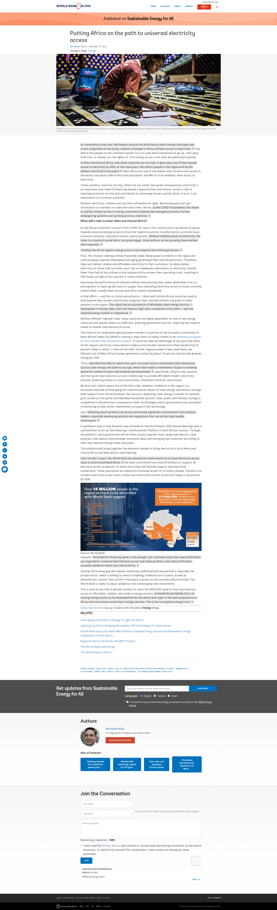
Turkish (161, 696)
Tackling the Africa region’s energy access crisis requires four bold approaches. (130, 250)
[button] (217, 7)
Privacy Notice (111, 845)
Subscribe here (90, 607)
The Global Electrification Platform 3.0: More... (186, 764)
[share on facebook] (4, 444)
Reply (194, 879)
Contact (189, 6)
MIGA (98, 906)
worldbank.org (210, 2)
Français (92, 51)
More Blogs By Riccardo (120, 740)
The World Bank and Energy (98, 646)
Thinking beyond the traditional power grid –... (95, 764)
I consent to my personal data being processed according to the (170, 703)
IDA (87, 906)
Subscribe (203, 688)
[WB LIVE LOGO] (204, 7)
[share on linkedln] (4, 456)
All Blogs (165, 6)
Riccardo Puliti (78, 46)
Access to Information (86, 897)
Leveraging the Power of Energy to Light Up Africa (112, 620)
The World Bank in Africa (96, 652)
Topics (177, 6)
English (84, 51)
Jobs (99, 897)
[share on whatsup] (4, 462)
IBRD (81, 906)
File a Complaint (214, 897)
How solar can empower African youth (156, 764)
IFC (92, 906)
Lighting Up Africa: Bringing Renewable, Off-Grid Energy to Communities (126, 625)
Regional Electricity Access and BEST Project (108, 641)
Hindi (174, 696)
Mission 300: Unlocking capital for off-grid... (127, 764)
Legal (58, 897)
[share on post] (4, 450)
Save (86, 861)
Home (153, 6)
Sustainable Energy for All (150, 19)
